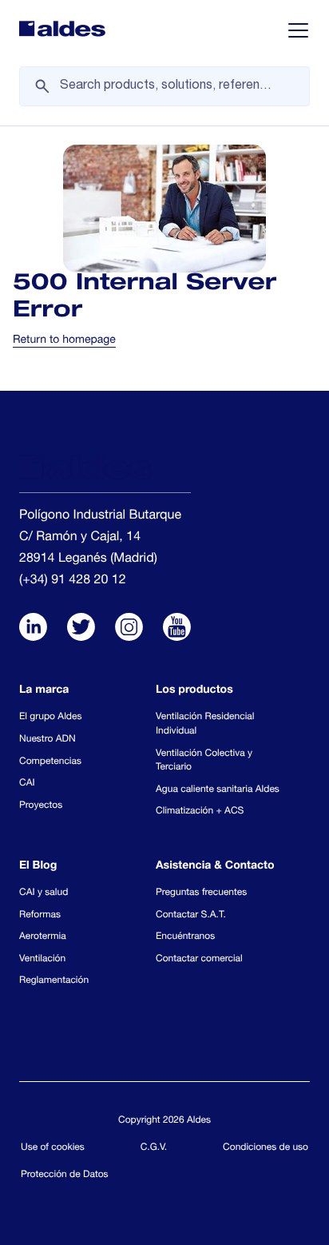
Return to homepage (64, 341)
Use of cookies (53, 1148)
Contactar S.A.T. (191, 916)
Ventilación (42, 960)
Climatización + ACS (200, 812)
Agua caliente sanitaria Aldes (217, 790)
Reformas (40, 916)
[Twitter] (81, 629)
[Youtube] (177, 629)
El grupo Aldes (50, 717)
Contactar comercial (199, 960)
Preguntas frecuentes (201, 893)
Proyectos (40, 806)
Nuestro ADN (47, 740)
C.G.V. (154, 1148)
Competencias (50, 762)
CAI (27, 784)
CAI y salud (43, 893)
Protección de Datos (65, 1175)
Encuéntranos (185, 937)
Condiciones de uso (265, 1148)
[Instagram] (129, 629)
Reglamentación (54, 981)
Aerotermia (42, 937)
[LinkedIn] (33, 629)
